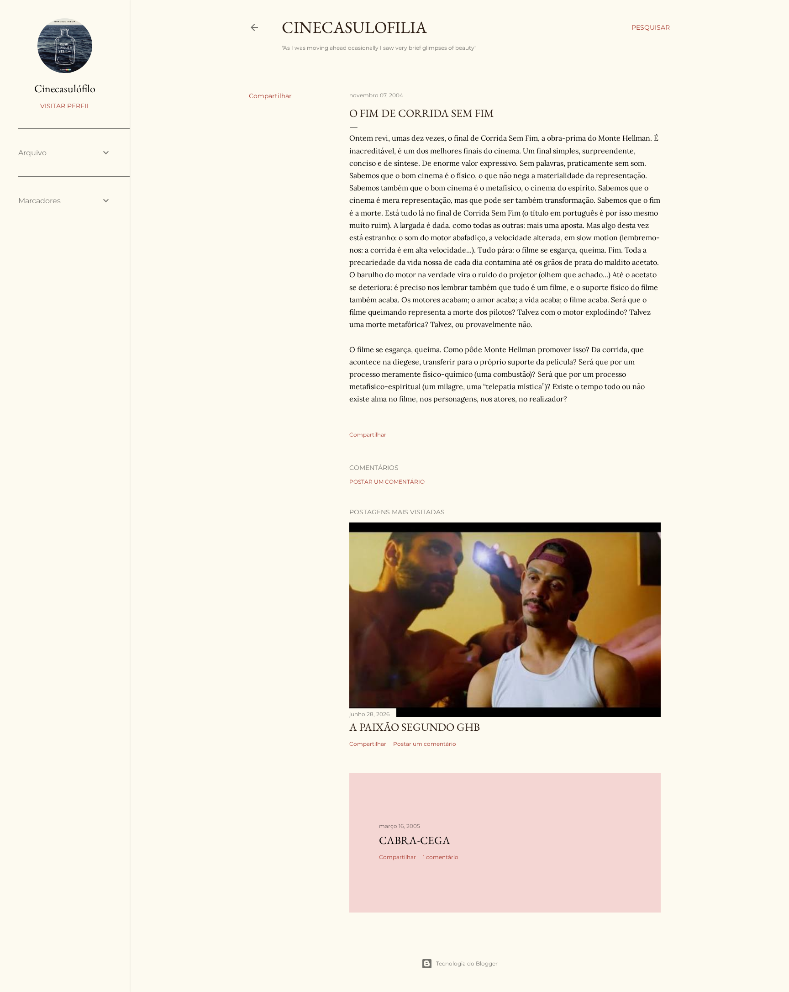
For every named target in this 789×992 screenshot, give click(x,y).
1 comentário (440, 857)
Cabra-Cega (414, 840)
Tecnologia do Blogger (467, 963)
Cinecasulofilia (354, 27)
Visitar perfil (65, 106)
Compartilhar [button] (270, 96)
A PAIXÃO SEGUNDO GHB (414, 727)
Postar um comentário (387, 481)
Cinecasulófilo (64, 88)
